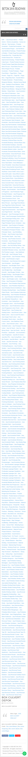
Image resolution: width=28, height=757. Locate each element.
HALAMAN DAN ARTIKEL (10, 32)
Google (18, 735)
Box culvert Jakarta (14, 728)
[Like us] (23, 34)
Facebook (5, 735)
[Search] (26, 29)
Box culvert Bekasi (11, 726)
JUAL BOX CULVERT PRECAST (15, 716)
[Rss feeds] (25, 34)
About (17, 753)
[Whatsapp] (24, 753)
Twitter (12, 735)
